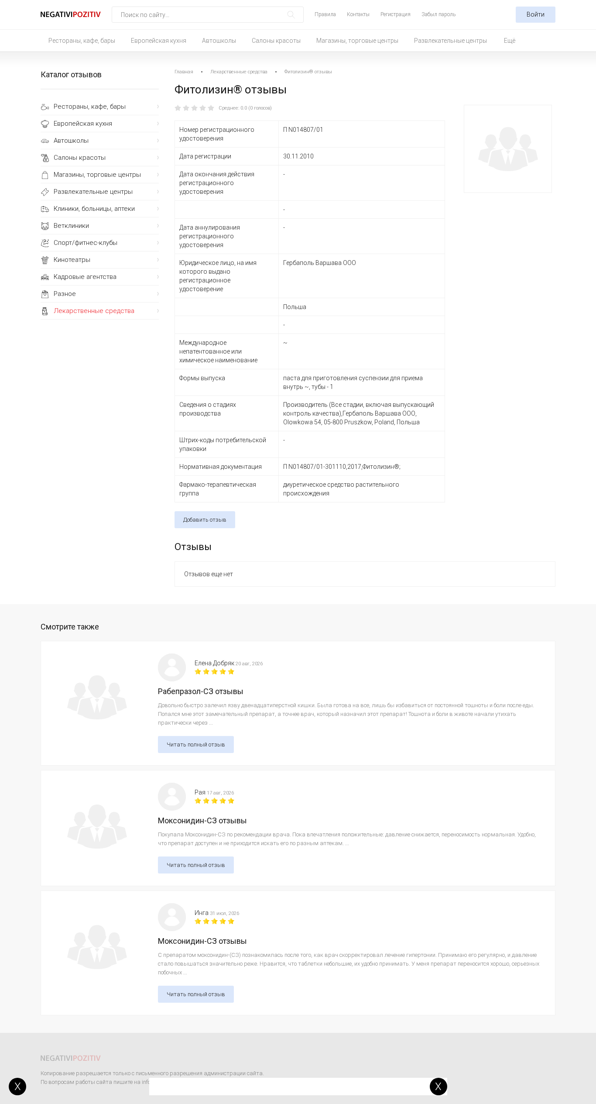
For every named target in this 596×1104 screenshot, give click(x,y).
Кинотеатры (72, 260)
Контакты (358, 14)
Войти (536, 14)
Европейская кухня (158, 40)
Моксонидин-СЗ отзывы (202, 820)
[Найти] (291, 14)
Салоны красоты (276, 40)
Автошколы (219, 40)
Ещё (509, 40)
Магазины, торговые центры (357, 40)
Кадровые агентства (85, 277)
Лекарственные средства (94, 311)
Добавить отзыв (204, 519)
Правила (325, 14)
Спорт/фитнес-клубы (85, 243)
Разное (65, 294)
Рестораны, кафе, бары (81, 40)
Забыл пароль (438, 14)
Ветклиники (71, 226)
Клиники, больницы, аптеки (94, 209)
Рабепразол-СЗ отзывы (200, 691)
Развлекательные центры (450, 40)
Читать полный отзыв (196, 744)
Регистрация (395, 14)
